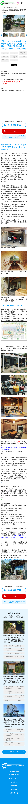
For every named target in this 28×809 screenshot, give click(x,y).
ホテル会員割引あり (8, 649)
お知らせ (14, 782)
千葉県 (14, 60)
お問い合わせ (14, 793)
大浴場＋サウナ (19, 646)
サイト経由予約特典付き (14, 57)
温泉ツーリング (19, 657)
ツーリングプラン (23, 56)
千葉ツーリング (5, 56)
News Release (14, 771)
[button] (26, 35)
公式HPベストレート (8, 692)
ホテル (19, 743)
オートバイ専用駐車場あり (19, 649)
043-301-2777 (14, 125)
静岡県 (19, 700)
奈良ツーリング (8, 646)
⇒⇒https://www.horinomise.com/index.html (13, 559)
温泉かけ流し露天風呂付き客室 (8, 687)
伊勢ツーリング (19, 734)
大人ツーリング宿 (19, 696)
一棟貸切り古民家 (5, 53)
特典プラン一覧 (14, 751)
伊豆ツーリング (19, 692)
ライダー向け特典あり (19, 687)
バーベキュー (14, 53)
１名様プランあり (8, 656)
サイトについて (14, 774)
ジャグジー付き (8, 653)
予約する (14, 131)
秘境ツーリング (19, 653)
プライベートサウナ (23, 53)
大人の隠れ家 (8, 696)
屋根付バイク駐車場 (5, 60)
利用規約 (14, 789)
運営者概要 (14, 785)
